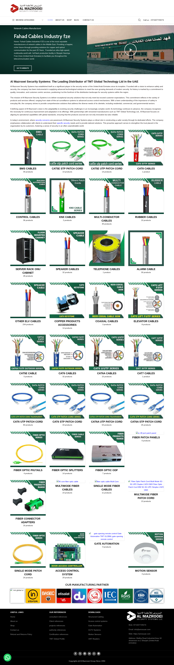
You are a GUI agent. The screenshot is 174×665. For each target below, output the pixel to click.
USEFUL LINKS (16, 612)
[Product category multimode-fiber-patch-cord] (146, 492)
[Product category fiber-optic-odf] (107, 454)
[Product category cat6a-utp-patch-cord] (107, 405)
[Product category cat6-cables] (67, 357)
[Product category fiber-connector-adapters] (28, 504)
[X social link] (80, 654)
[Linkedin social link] (89, 654)
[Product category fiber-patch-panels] (146, 437)
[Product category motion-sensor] (146, 554)
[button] (130, 49)
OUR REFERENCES (57, 612)
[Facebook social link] (75, 654)
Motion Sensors (94, 634)
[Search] (139, 20)
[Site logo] (26, 8)
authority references (57, 630)
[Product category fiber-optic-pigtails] (28, 454)
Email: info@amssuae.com (139, 629)
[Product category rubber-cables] (146, 200)
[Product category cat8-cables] (146, 152)
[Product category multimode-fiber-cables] (67, 488)
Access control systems (97, 621)
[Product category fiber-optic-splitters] (67, 454)
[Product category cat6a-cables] (107, 357)
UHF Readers (94, 639)
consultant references (58, 617)
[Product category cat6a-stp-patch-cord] (146, 405)
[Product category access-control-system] (67, 556)
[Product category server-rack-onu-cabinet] (28, 254)
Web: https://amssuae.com (139, 634)
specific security (63, 123)
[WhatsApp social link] (94, 654)
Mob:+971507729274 (137, 625)
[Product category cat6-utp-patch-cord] (28, 405)
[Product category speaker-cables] (67, 252)
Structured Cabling (96, 617)
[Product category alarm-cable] (146, 252)
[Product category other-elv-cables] (28, 305)
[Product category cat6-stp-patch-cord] (67, 405)
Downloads (94, 612)
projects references (57, 626)
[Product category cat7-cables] (146, 357)
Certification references (58, 634)
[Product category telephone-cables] (107, 252)
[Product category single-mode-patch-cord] (28, 556)
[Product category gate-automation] (107, 541)
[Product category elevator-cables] (146, 305)
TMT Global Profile (57, 639)
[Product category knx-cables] (67, 200)
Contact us (14, 630)
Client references (56, 621)
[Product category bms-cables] (28, 152)
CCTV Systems (94, 630)
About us (14, 621)
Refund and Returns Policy (21, 634)
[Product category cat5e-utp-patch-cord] (107, 152)
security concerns (42, 120)
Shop (12, 626)
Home (12, 617)
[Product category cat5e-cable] (28, 357)
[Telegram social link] (99, 654)
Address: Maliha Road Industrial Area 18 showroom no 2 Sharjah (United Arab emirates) (145, 640)
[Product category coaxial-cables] (107, 305)
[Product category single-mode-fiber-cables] (107, 488)
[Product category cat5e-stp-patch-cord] (67, 152)
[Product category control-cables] (28, 200)
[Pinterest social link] (85, 654)
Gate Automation (95, 626)
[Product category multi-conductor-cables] (107, 202)
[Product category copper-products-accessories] (67, 307)
